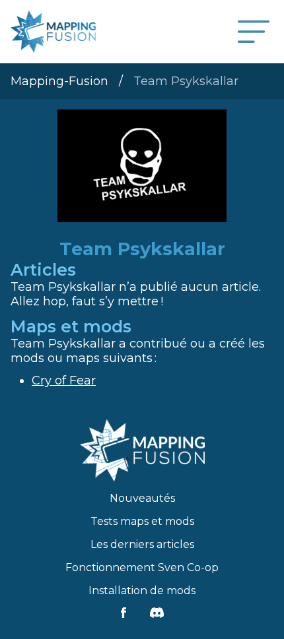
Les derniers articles (142, 544)
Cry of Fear (64, 380)
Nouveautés (142, 498)
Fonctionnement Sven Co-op (142, 567)
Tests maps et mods (142, 521)
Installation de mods (142, 590)
